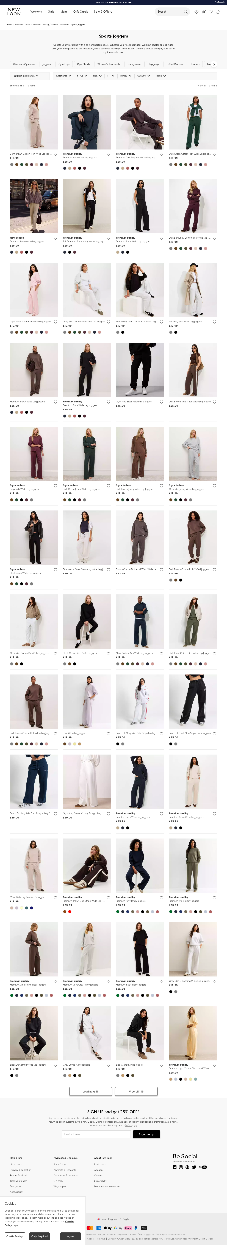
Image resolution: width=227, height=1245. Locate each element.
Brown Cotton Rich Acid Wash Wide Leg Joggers (141, 569)
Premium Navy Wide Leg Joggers (79, 157)
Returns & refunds (18, 1175)
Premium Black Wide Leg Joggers (133, 241)
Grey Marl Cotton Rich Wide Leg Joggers (84, 321)
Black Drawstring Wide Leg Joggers (28, 1064)
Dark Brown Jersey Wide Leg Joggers (134, 489)
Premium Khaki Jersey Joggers (184, 900)
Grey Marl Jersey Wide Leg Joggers (186, 489)
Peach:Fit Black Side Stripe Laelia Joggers (190, 733)
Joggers (47, 64)
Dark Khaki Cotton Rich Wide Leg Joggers (190, 653)
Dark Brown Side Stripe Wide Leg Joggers (190, 401)
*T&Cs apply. (220, 2)
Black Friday (60, 1164)
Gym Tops (64, 64)
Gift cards (58, 1180)
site (148, 1234)
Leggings (154, 64)
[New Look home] (15, 12)
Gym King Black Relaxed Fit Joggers (134, 401)
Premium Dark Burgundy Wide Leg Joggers (137, 157)
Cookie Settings (15, 1236)
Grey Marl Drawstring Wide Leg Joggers (189, 981)
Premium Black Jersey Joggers (131, 984)
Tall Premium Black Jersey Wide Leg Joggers (84, 241)
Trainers (195, 64)
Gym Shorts (83, 64)
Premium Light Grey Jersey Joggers (80, 984)
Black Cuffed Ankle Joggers (129, 1064)
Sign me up (146, 1134)
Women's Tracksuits (109, 64)
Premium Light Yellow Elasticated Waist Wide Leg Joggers (190, 1068)
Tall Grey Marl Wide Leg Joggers (185, 321)
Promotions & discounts (66, 1175)
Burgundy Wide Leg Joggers (24, 489)
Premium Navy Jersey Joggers (130, 900)
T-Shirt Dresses (175, 64)
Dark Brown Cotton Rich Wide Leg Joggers (31, 733)
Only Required (39, 1236)
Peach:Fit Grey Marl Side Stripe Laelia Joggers (139, 733)
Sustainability (100, 1180)
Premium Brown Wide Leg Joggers (27, 401)
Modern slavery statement (107, 1186)
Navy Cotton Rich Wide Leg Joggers (134, 653)
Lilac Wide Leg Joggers (74, 733)
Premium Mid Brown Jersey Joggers (28, 984)
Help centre (16, 1164)
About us (98, 1169)
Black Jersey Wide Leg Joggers (25, 573)
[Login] (196, 11)
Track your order (18, 1180)
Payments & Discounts (65, 1169)
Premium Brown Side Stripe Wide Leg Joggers (84, 900)
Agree (70, 1236)
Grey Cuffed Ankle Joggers (76, 1064)
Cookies (91, 1239)
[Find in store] (203, 11)
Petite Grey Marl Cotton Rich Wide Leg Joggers (140, 321)
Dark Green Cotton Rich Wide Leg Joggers (190, 153)
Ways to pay (60, 1186)
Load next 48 (91, 1091)
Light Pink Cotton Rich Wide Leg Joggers (30, 321)
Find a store (100, 1164)
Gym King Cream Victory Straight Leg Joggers (86, 813)
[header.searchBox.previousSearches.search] (185, 11)
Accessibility (16, 1191)
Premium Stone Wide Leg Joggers (27, 241)
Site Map (101, 1239)
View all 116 (136, 1091)
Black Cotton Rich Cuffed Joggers (80, 653)
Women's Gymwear (24, 64)
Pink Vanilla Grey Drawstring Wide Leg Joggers (86, 569)
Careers (98, 1175)
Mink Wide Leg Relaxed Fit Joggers (28, 897)
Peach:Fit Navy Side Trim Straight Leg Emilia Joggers (36, 813)
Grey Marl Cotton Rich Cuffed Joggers (29, 653)
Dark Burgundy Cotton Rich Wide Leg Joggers (192, 237)
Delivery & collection (20, 1169)
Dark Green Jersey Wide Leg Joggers (81, 489)
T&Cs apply (131, 1125)
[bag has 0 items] (217, 11)
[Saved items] (210, 11)
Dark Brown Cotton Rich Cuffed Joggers (189, 569)
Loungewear (135, 64)
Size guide (15, 1186)
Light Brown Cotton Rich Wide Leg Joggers (32, 153)
